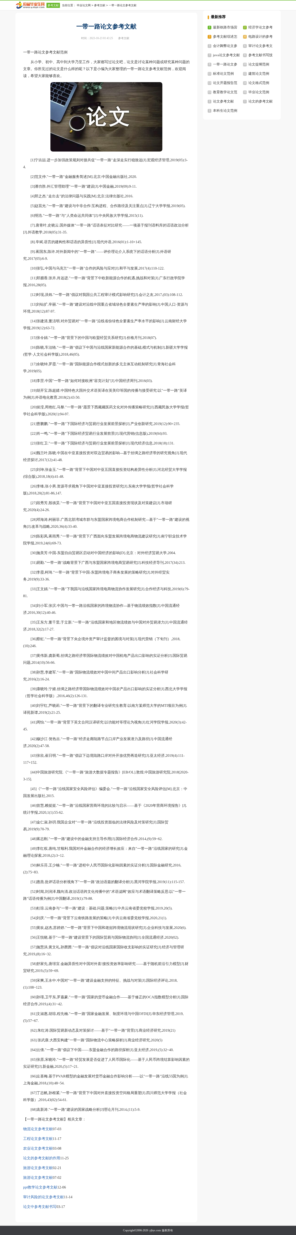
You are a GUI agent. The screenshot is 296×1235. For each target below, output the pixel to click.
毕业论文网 (84, 5)
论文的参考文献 (260, 101)
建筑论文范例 (258, 73)
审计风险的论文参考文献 (43, 1197)
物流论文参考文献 (38, 1129)
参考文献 (53, 5)
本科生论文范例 (225, 110)
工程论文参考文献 (38, 1139)
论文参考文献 (223, 101)
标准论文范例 (223, 73)
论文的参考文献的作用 (41, 1158)
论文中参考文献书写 (39, 1207)
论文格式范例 (258, 83)
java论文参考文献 (226, 55)
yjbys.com (155, 1230)
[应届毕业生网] (30, 5)
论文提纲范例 (258, 64)
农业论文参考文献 (38, 1148)
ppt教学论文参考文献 (40, 1187)
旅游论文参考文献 (38, 1168)
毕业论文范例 (258, 92)
